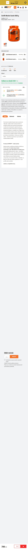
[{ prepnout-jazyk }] (20, 7)
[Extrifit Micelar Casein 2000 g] (3, 59)
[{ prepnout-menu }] (18, 7)
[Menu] (2, 7)
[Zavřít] (25, 3)
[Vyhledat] (15, 7)
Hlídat (10, 70)
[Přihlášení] (23, 7)
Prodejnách (20, 83)
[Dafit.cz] (8, 7)
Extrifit (6, 18)
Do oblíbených (4, 70)
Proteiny (17, 12)
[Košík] (26, 7)
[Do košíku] (23, 546)
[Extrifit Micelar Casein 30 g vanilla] (3, 54)
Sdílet (15, 70)
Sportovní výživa (9, 12)
